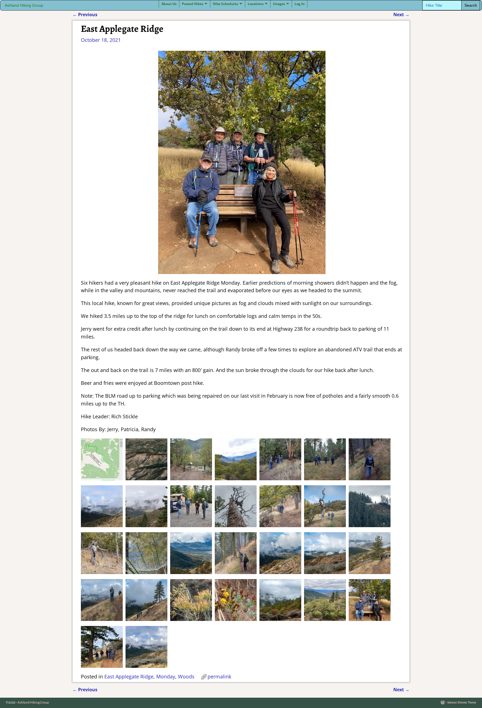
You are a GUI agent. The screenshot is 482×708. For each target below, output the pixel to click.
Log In (300, 3)
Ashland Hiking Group (24, 5)
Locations (256, 3)
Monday (165, 676)
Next (401, 14)
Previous (85, 14)
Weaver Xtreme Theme (461, 702)
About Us (169, 3)
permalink (219, 676)
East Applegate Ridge (128, 676)
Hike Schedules (225, 3)
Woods (186, 676)
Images (279, 3)
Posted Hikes (192, 3)
